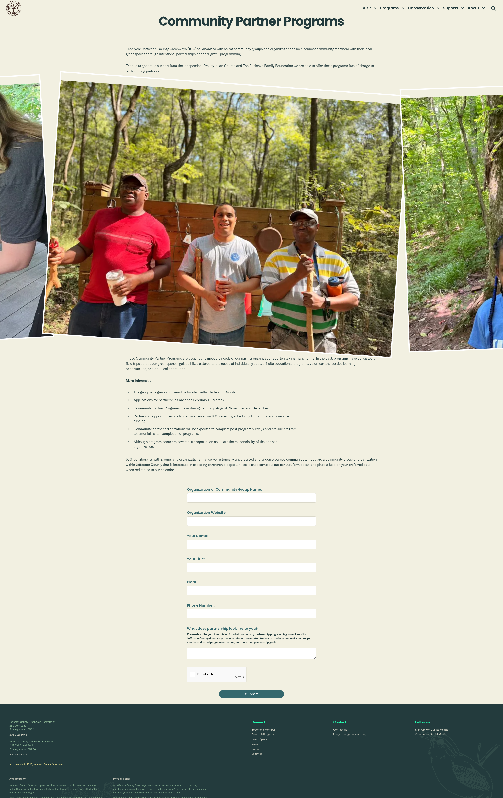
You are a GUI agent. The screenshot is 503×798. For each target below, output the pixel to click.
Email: (192, 582)
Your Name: (197, 536)
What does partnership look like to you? (222, 629)
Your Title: (196, 559)
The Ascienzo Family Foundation (268, 65)
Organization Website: (206, 513)
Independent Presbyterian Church (209, 65)
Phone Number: (201, 605)
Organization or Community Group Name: (224, 489)
